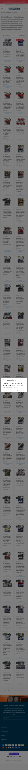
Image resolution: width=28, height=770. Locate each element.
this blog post (16, 390)
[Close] (25, 379)
